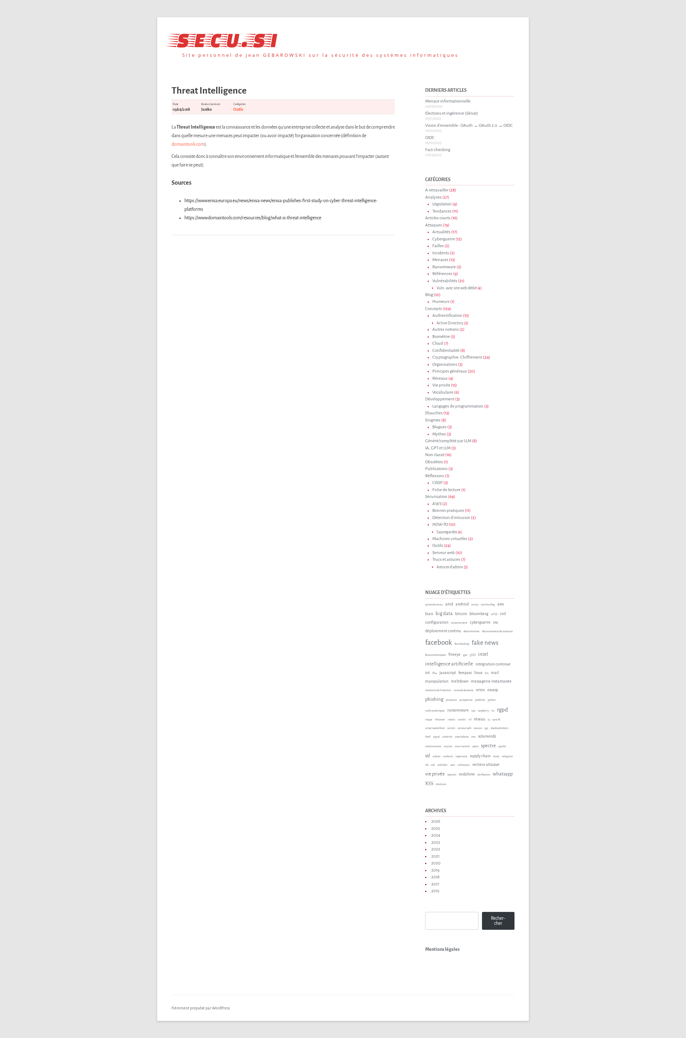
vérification (483, 774)
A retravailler (436, 190)
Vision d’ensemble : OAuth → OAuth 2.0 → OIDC (469, 125)
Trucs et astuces (446, 559)
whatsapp (503, 774)
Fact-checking (437, 150)
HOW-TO (440, 524)
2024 (435, 835)
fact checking (461, 644)
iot (427, 672)
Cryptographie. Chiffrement (457, 357)
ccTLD (494, 614)
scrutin (451, 728)
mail (495, 672)
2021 (435, 856)
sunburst (448, 756)
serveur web (464, 728)
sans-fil (496, 719)
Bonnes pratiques (448, 510)
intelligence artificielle (449, 664)
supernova (461, 756)
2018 (435, 877)
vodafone (467, 774)
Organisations (444, 364)
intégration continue (493, 664)
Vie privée (441, 385)
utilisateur (464, 765)
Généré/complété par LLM (448, 441)
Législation (442, 204)
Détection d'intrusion (451, 517)
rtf (469, 719)
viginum (451, 774)
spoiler (502, 746)
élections (441, 784)
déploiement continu (443, 631)
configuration (436, 622)
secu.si (225, 38)
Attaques (433, 225)
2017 (435, 884)
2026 (435, 821)
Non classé (434, 455)
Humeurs (440, 301)
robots (451, 719)
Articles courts (438, 218)
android (462, 604)
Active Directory (450, 323)
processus (451, 700)
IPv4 (434, 673)
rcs (492, 710)
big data (444, 613)
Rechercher (498, 921)
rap (473, 710)
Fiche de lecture (446, 490)
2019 (435, 870)
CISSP (437, 482)
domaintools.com (188, 144)
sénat (496, 756)
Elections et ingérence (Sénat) (451, 113)
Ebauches (434, 413)
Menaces (440, 260)
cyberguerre (480, 622)
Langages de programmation (457, 406)
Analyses (433, 197)
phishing (434, 699)
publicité (480, 700)
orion (480, 690)
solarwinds (487, 736)
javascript (447, 672)
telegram (507, 756)
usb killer (442, 765)
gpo (465, 655)
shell (428, 736)
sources (448, 746)
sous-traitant (462, 746)
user (452, 765)
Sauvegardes (447, 532)
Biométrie (441, 336)
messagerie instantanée (491, 681)
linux (478, 672)
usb (433, 765)
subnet (437, 756)
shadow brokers (499, 728)
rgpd (502, 710)
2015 (435, 891)
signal (436, 736)
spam (475, 746)
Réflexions (434, 476)
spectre (488, 745)
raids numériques (435, 710)
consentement (459, 623)
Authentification (447, 315)
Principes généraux (449, 371)
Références (442, 273)
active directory (434, 604)
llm (486, 673)
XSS (429, 783)
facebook (438, 642)
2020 (436, 863)
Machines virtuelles (449, 539)
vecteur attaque (485, 764)
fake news (485, 642)
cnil (503, 614)
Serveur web (443, 552)
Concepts (433, 308)
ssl (427, 755)
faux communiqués (435, 655)
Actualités (441, 232)
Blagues (439, 427)
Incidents (440, 253)
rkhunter (440, 719)
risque (428, 719)
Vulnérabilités (444, 281)
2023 (435, 842)
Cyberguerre (443, 239)
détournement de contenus (497, 631)
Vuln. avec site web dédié (457, 288)
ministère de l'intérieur (438, 690)
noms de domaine (463, 690)
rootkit (462, 719)
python (492, 700)
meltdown (459, 681)
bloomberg (478, 614)
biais (429, 614)
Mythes (439, 434)
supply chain (480, 756)
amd (449, 604)
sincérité (447, 736)
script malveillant (435, 728)
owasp (492, 690)
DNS (495, 623)
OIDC (429, 137)
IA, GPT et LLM (438, 448)
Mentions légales (442, 949)
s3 (489, 719)
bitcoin (461, 614)
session (478, 728)
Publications (436, 468)
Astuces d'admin (450, 567)
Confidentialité (445, 350)
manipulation (436, 681)
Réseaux (440, 378)
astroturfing (488, 604)
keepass (465, 672)
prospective (466, 700)
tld (426, 765)
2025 (435, 828)
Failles (438, 246)
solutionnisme (433, 746)
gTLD (473, 655)
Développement (439, 399)
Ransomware (444, 267)
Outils (238, 109)
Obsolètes (434, 462)
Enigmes (433, 420)
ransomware (458, 710)
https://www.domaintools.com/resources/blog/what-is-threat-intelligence (252, 217)
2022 (435, 849)
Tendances (442, 211)
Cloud (437, 343)
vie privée (435, 774)
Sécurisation (436, 496)
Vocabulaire (442, 392)
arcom (474, 604)
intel (483, 654)
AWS (437, 503)
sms (473, 736)
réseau (479, 719)
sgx (486, 728)
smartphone (462, 736)
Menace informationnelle (448, 101)
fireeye (454, 654)
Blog (429, 295)
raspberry (483, 710)
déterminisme (471, 631)
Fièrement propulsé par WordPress (201, 1008)
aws (500, 604)
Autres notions (445, 329)
